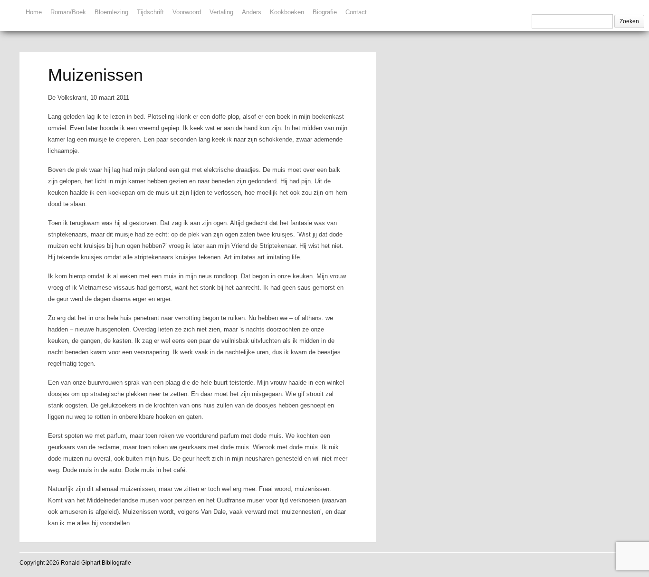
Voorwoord (186, 12)
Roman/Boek (68, 12)
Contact (356, 12)
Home (34, 12)
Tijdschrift (150, 12)
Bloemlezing (111, 12)
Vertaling (221, 12)
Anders (251, 12)
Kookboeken (287, 12)
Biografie (325, 12)
